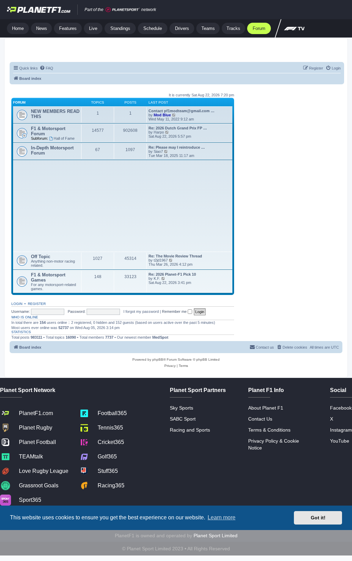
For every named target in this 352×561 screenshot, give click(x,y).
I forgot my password (141, 311)
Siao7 (158, 151)
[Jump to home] (38, 10)
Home (18, 28)
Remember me (175, 311)
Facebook (341, 408)
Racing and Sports (190, 430)
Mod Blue (163, 115)
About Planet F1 (265, 408)
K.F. (157, 278)
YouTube (339, 441)
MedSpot (160, 337)
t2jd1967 (161, 260)
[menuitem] (46, 68)
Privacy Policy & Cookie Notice (273, 444)
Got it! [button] (318, 517)
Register (37, 304)
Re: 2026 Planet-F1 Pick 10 (172, 274)
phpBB (157, 359)
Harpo (159, 132)
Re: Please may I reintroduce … (176, 147)
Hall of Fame (64, 138)
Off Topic (40, 256)
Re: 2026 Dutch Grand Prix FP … (177, 128)
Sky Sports (181, 408)
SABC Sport (183, 419)
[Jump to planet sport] (123, 9)
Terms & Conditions (269, 430)
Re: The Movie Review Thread (175, 256)
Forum (259, 28)
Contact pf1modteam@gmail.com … (181, 111)
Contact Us (260, 419)
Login (16, 304)
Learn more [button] (221, 517)
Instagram (341, 430)
